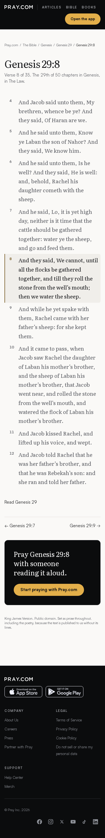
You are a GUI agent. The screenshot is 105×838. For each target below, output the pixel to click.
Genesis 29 (64, 45)
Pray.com (11, 45)
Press (8, 738)
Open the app (83, 19)
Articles (51, 7)
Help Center (13, 777)
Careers (10, 729)
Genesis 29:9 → (85, 525)
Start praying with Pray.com (48, 589)
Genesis (46, 45)
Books (89, 7)
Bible (71, 7)
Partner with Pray (18, 747)
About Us (11, 720)
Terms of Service (69, 720)
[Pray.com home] (18, 7)
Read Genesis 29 (20, 502)
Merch (9, 786)
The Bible (29, 45)
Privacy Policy (67, 729)
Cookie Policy (66, 738)
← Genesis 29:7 (19, 525)
